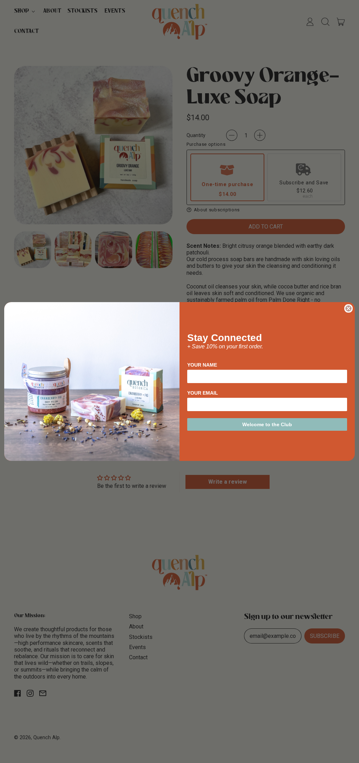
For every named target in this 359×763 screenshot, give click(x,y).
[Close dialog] (348, 308)
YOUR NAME (202, 365)
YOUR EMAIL (202, 393)
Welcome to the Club (267, 424)
